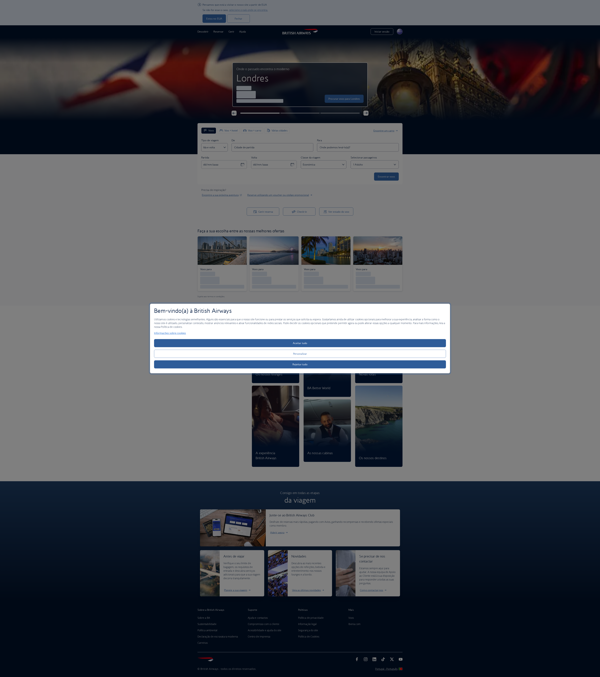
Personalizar (300, 353)
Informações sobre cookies (170, 333)
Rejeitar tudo (300, 364)
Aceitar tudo (300, 343)
